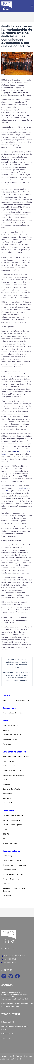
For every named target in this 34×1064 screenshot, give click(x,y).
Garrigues (6, 784)
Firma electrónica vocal (11, 879)
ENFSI (5, 839)
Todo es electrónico (10, 739)
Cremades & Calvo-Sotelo (12, 770)
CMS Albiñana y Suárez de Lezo (14, 766)
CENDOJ (6, 829)
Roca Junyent (8, 798)
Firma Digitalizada (9, 870)
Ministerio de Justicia (10, 843)
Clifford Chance (8, 761)
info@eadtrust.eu (10, 962)
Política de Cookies (8, 1034)
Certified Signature (9, 856)
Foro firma (6, 884)
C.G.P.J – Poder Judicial (11, 820)
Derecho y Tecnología (10, 725)
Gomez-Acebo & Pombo (11, 789)
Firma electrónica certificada (13, 874)
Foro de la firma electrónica (12, 713)
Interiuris (6, 730)
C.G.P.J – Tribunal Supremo (12, 825)
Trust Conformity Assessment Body (16, 700)
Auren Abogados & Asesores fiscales (16, 757)
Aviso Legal (5, 1038)
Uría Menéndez (8, 803)
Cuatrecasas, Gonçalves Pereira (14, 775)
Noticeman (7, 896)
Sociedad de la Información (12, 735)
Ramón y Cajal (8, 794)
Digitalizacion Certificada (12, 860)
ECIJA (5, 780)
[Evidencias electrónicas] (6, 6)
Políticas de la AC (7, 1022)
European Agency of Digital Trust (14, 865)
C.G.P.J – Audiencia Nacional (13, 815)
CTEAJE (6, 834)
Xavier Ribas (7, 744)
